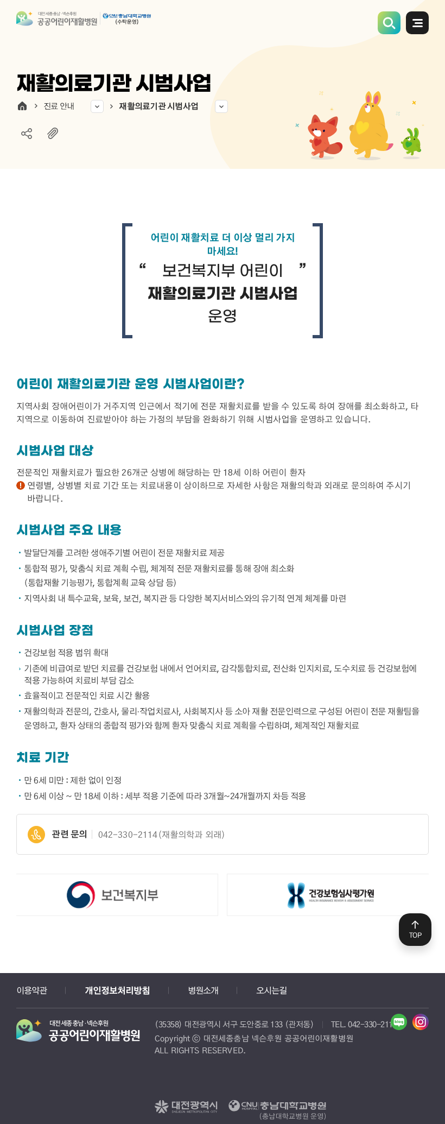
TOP (415, 935)
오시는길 (271, 990)
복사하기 (52, 133)
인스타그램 (420, 1022)
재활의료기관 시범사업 (158, 106)
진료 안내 (58, 106)
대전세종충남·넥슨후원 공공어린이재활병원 (84, 25)
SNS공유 (26, 133)
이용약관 (31, 990)
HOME (22, 106)
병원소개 (203, 990)
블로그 (399, 1022)
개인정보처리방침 (117, 990)
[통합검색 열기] (389, 22)
